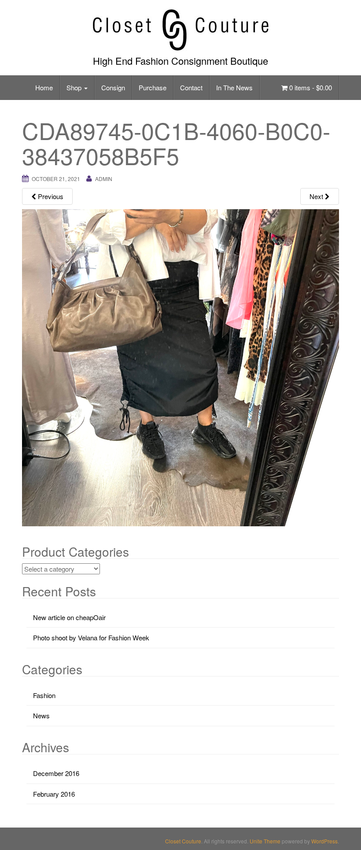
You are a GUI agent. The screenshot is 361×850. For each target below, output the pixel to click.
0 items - (309, 87)
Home (44, 87)
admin (103, 178)
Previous (49, 196)
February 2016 (54, 793)
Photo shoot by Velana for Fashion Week (91, 637)
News (41, 715)
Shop (74, 87)
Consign (113, 87)
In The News (234, 87)
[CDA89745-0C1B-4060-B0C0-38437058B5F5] (180, 366)
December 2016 (56, 773)
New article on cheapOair (69, 617)
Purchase (152, 87)
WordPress (324, 841)
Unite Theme (265, 841)
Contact (191, 87)
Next (317, 196)
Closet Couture (183, 841)
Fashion (44, 695)
